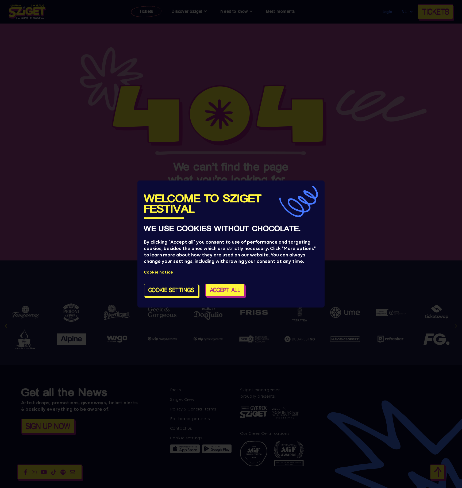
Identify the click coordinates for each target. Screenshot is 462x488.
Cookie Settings (171, 290)
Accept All (225, 290)
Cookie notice (158, 272)
